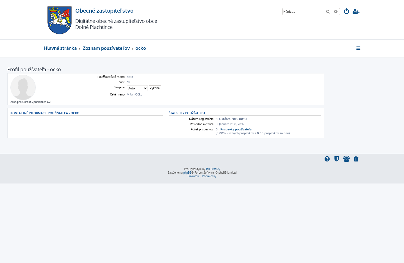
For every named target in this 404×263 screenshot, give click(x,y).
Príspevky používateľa (235, 129)
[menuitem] (346, 12)
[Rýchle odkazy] (359, 48)
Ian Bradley (213, 169)
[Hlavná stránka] (59, 20)
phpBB (187, 172)
